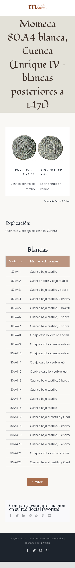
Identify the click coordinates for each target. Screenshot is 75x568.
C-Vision (45, 542)
